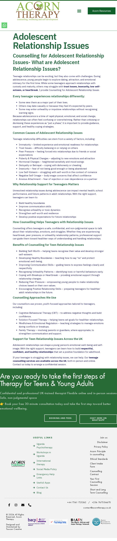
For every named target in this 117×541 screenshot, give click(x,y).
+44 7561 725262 (76, 502)
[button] (79, 11)
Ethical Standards (99, 459)
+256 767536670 (101, 502)
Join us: (104, 437)
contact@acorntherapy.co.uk (97, 507)
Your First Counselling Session (96, 482)
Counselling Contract (96, 473)
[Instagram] (16, 505)
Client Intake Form (96, 465)
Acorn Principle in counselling (98, 453)
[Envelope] (23, 505)
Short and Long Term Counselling (99, 491)
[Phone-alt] (30, 505)
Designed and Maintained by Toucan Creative (14, 527)
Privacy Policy (101, 446)
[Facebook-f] (9, 505)
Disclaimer (102, 442)
